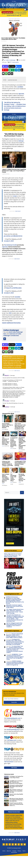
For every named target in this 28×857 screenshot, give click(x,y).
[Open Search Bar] (21, 9)
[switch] (26, 9)
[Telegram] (19, 844)
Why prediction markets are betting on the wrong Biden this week (15, 791)
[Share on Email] (9, 73)
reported (21, 94)
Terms (23, 851)
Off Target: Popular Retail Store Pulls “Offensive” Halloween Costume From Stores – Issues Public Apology (14, 611)
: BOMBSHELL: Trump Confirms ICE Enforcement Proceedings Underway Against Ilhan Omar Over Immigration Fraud (15, 657)
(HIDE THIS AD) (17, 18)
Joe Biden (20, 87)
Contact (14, 851)
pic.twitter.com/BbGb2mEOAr (13, 236)
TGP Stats (14, 768)
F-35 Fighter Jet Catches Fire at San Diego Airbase (16, 777)
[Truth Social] (4, 844)
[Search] (22, 492)
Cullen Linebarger (11, 330)
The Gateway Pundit (10, 245)
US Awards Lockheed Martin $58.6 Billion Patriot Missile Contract (16, 786)
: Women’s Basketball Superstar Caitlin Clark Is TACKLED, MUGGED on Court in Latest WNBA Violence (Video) (14, 635)
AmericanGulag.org (13, 729)
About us (9, 851)
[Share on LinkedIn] (19, 70)
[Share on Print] (12, 73)
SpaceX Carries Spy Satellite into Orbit (16, 795)
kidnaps (21, 141)
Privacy (19, 851)
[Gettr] (7, 844)
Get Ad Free (14, 852)
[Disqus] (14, 390)
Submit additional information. (11, 323)
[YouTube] (25, 844)
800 (10, 313)
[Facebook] (13, 844)
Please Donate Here (14, 812)
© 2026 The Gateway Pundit (14, 848)
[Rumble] (16, 844)
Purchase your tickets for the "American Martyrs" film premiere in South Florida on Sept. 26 (14, 13)
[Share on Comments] (3, 73)
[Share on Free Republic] (22, 70)
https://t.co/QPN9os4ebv (14, 288)
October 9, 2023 (9, 241)
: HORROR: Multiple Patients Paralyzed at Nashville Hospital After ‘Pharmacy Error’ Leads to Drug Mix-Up (14, 663)
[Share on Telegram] (16, 70)
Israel (15, 196)
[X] (10, 844)
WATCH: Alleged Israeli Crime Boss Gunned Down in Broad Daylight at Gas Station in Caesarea (14, 624)
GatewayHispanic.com (13, 718)
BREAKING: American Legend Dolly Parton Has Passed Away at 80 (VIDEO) (14, 606)
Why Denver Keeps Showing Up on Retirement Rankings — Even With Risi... (16, 800)
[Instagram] (22, 844)
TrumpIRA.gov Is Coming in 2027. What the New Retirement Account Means (16, 782)
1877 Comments (14, 62)
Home (4, 851)
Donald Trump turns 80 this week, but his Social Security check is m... (16, 804)
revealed (17, 297)
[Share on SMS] (6, 73)
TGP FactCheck (8, 762)
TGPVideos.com (11, 740)
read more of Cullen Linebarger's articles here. (12, 334)
